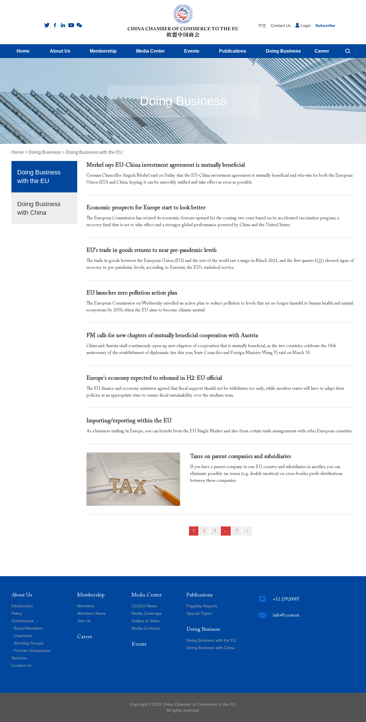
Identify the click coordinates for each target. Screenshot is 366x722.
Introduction (22, 606)
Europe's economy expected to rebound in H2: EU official (154, 378)
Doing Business (45, 152)
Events (139, 644)
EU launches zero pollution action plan (131, 293)
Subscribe (325, 25)
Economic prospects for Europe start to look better (145, 208)
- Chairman (21, 635)
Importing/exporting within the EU (129, 421)
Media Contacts (146, 628)
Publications (199, 595)
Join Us (84, 620)
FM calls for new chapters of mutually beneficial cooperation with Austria (172, 336)
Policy (16, 613)
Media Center (147, 595)
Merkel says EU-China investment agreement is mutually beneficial (165, 165)
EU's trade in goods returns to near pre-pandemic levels (151, 250)
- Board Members (27, 628)
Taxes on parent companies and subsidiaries (240, 457)
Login (306, 25)
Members (85, 606)
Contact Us (281, 25)
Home (17, 152)
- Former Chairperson (31, 650)
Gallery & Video (146, 620)
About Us (21, 595)
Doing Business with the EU (94, 152)
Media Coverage (147, 613)
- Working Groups (27, 643)
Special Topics (199, 613)
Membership (91, 595)
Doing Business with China (39, 208)
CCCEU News (144, 606)
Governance (22, 620)
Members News (91, 613)
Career (84, 637)
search (348, 51)
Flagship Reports (201, 606)
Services (19, 658)
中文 (262, 25)
